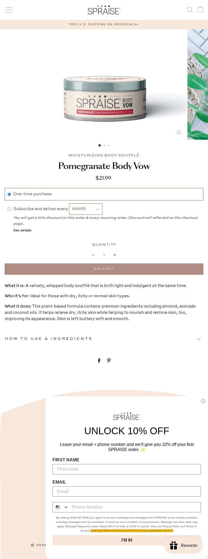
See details (22, 230)
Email (59, 482)
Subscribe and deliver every (41, 209)
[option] (104, 25)
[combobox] (61, 507)
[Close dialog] (203, 401)
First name (66, 460)
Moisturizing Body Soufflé (104, 155)
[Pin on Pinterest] (108, 360)
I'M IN (126, 540)
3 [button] (109, 146)
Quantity (104, 245)
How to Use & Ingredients (49, 339)
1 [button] (100, 145)
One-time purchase (32, 194)
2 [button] (104, 146)
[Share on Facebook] (99, 360)
